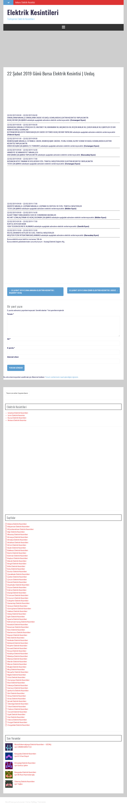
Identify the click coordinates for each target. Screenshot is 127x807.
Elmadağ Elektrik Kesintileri (25, 763)
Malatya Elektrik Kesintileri (17, 656)
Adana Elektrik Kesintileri (17, 524)
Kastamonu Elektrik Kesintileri (19, 632)
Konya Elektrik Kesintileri (16, 651)
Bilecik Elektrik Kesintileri (16, 561)
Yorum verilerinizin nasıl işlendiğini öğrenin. (62, 377)
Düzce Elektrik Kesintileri (16, 587)
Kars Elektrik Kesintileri (16, 630)
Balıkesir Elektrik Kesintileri (17, 550)
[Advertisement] (63, 49)
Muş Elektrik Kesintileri (16, 670)
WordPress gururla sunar (15, 802)
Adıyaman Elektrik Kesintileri (18, 527)
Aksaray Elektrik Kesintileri (17, 534)
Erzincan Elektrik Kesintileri (17, 595)
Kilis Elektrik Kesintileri (15, 638)
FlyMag (34, 802)
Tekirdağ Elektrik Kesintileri (17, 704)
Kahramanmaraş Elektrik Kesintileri (21, 622)
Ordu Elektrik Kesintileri (16, 677)
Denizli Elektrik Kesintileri (17, 582)
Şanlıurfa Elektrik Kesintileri (18, 691)
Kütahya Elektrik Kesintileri (17, 654)
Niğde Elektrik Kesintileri (16, 675)
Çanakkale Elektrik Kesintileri (18, 574)
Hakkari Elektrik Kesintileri (17, 611)
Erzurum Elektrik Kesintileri (17, 598)
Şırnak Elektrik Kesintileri (16, 701)
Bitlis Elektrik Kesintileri (16, 566)
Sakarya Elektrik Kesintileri (17, 685)
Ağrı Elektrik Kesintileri (16, 532)
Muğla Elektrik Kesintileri (16, 667)
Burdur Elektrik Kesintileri (17, 572)
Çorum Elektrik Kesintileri (17, 580)
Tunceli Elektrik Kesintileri (17, 712)
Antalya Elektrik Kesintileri (17, 540)
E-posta (11, 348)
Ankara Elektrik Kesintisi (17, 420)
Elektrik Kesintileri (33, 12)
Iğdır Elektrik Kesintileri (16, 617)
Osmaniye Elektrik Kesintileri (18, 680)
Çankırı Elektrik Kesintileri (17, 577)
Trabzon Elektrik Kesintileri (17, 709)
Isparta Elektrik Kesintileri (17, 619)
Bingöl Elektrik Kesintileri (16, 564)
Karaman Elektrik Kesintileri (18, 627)
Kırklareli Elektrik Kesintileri (17, 643)
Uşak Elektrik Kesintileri (16, 714)
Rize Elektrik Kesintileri (16, 683)
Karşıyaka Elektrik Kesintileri (25, 754)
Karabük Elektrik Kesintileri (17, 625)
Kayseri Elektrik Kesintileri (17, 635)
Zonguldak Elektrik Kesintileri (18, 725)
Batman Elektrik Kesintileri (17, 556)
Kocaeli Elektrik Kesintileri (17, 648)
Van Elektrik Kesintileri (16, 717)
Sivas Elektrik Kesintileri (16, 699)
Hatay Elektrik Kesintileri (16, 614)
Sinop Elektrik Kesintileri (16, 696)
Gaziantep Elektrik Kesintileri (18, 603)
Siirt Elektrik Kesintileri (16, 693)
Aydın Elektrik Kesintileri (16, 548)
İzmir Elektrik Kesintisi (16, 415)
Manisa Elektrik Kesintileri (17, 659)
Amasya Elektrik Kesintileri (17, 537)
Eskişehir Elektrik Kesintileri (17, 601)
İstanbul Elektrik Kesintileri (18, 413)
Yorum (10, 314)
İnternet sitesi (13, 357)
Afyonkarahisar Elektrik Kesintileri (20, 529)
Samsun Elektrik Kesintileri (17, 688)
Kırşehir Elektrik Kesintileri (17, 646)
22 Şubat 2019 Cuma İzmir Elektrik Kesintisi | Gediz (93, 290)
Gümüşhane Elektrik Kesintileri (19, 609)
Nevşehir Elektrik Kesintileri (17, 672)
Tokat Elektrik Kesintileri (16, 707)
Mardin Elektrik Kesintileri (17, 662)
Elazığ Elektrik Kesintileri (16, 593)
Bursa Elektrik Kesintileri (17, 418)
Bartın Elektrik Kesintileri (16, 553)
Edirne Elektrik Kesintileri (16, 590)
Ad (9, 339)
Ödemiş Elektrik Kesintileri (25, 782)
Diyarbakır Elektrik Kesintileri (18, 585)
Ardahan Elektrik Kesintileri (17, 543)
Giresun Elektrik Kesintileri (17, 606)
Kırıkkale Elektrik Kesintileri (17, 640)
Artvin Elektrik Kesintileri (16, 545)
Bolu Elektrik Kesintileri (16, 569)
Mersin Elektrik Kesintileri (17, 664)
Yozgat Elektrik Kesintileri (17, 722)
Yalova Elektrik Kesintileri (17, 720)
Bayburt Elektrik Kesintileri (17, 558)
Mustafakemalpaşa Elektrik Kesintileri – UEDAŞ (33, 744)
